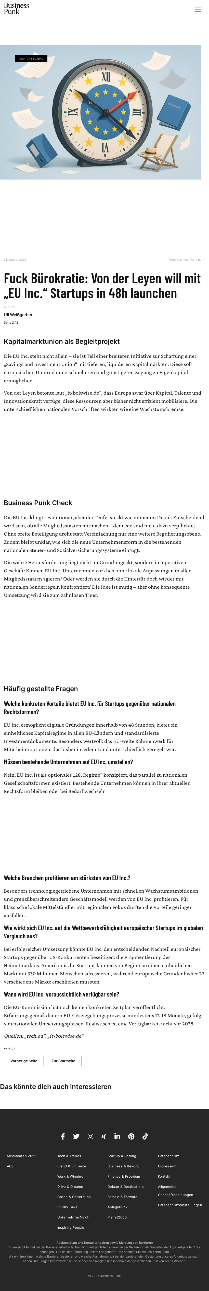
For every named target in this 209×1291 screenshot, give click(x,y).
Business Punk (16, 8)
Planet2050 (117, 1217)
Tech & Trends (69, 1156)
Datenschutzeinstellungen (180, 1205)
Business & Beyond (124, 1166)
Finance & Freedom (124, 1176)
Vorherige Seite (23, 1061)
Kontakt (164, 1176)
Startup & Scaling (31, 58)
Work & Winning (70, 1176)
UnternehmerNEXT (73, 1217)
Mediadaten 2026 (21, 1156)
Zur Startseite (63, 1061)
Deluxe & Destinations (126, 1187)
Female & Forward (122, 1197)
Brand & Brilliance (71, 1166)
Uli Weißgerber (18, 314)
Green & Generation (74, 1197)
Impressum (167, 1166)
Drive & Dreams (70, 1187)
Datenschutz (168, 1156)
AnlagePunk (117, 1207)
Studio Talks (67, 1207)
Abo (10, 1166)
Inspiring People (70, 1227)
